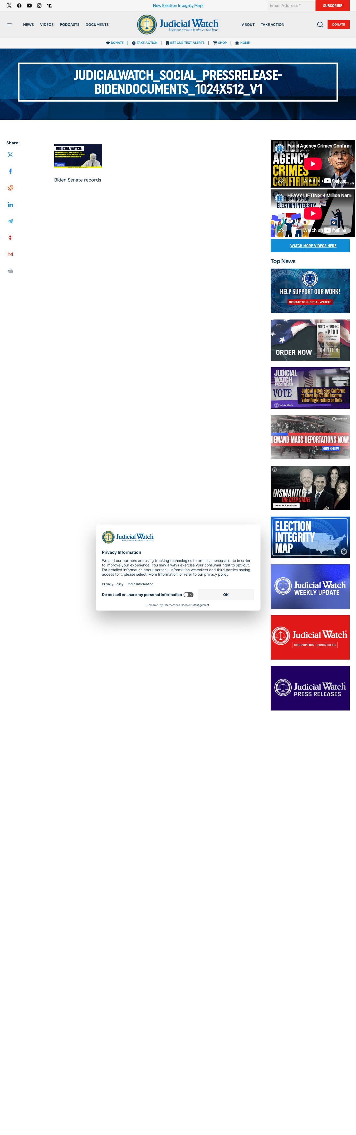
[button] (9, 24)
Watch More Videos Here (313, 245)
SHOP (222, 43)
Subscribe (332, 5)
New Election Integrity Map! (178, 5)
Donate (338, 24)
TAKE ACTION (147, 43)
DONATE (117, 43)
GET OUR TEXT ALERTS (187, 43)
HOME (245, 43)
